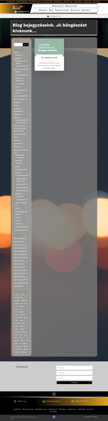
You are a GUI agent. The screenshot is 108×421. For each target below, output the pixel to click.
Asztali (23, 294)
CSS (25, 303)
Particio (17, 55)
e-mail (16, 314)
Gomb (16, 320)
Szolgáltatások (62, 10)
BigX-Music (58, 2)
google (21, 320)
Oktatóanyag (20, 187)
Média (16, 117)
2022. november (19, 251)
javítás (23, 323)
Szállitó (17, 224)
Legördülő (24, 332)
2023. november (19, 238)
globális (26, 317)
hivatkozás (17, 323)
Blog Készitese (19, 170)
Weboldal (17, 352)
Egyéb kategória (19, 96)
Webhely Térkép (20, 227)
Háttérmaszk (20, 184)
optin (16, 337)
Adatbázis (18, 155)
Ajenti (17, 72)
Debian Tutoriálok (19, 69)
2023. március (18, 245)
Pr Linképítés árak (49, 57)
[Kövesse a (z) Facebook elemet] (54, 394)
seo (27, 340)
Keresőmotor (20, 199)
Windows (17, 147)
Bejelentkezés (71, 6)
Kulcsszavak (18, 332)
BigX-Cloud (68, 2)
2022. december (19, 248)
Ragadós (17, 340)
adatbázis (17, 294)
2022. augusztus (19, 257)
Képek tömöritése (21, 203)
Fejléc (20, 317)
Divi (16, 173)
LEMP (16, 87)
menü (16, 334)
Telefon (16, 140)
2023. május (18, 242)
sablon (22, 340)
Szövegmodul (18, 346)
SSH (15, 137)
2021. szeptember (19, 283)
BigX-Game (78, 2)
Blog (51, 10)
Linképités (17, 114)
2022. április (18, 267)
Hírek (15, 105)
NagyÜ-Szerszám (22, 2)
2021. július (17, 286)
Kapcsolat (86, 10)
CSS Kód (19, 84)
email (16, 317)
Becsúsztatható (19, 297)
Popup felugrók (19, 134)
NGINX (18, 163)
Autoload (19, 158)
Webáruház (17, 144)
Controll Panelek (20, 75)
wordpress (23, 352)
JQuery (16, 326)
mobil (20, 334)
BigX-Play (87, 2)
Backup (18, 81)
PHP (16, 208)
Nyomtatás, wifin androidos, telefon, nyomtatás (20, 128)
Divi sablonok (20, 175)
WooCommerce (20, 230)
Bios (15, 53)
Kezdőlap (43, 10)
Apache (17, 161)
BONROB (16, 58)
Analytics (19, 196)
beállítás (17, 303)
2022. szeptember (20, 254)
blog (22, 303)
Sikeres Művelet (21, 191)
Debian (16, 306)
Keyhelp (17, 78)
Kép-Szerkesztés (20, 120)
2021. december (19, 280)
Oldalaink (75, 10)
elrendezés (22, 314)
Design (16, 309)
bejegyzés (17, 300)
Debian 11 (22, 306)
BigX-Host (11, 2)
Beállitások (24, 300)
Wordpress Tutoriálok (21, 150)
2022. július (17, 261)
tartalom (25, 346)
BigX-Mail (97, 2)
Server (16, 343)
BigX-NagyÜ (47, 2)
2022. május (18, 264)
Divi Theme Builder (19, 312)
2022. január (18, 277)
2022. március (18, 270)
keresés (17, 329)
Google (16, 102)
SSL (20, 343)
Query (17, 217)
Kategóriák (22, 326)
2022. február (18, 273)
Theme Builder (18, 349)
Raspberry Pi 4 (19, 61)
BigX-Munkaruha (35, 2)
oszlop (20, 337)
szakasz (25, 343)
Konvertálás (20, 123)
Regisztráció (58, 6)
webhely (26, 349)
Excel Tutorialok (19, 99)
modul (25, 334)
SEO (16, 220)
